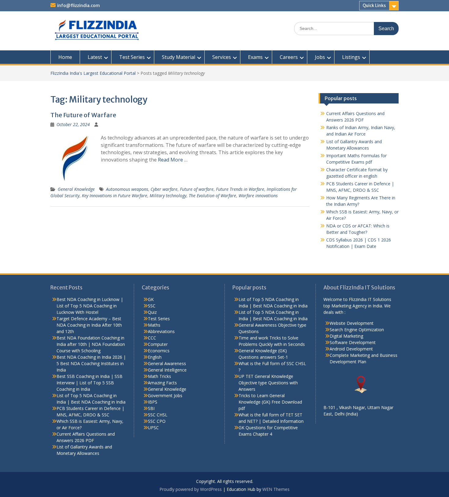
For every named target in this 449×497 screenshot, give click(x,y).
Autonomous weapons (127, 189)
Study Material (178, 57)
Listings (351, 57)
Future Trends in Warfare (240, 189)
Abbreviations (161, 331)
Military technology (168, 195)
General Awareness (167, 363)
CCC (152, 338)
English (155, 357)
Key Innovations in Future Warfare (114, 195)
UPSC (153, 427)
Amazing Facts (162, 383)
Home (65, 57)
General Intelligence (167, 370)
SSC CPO (157, 421)
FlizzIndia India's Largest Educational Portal (93, 73)
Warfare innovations (258, 195)
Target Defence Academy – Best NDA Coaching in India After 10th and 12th (89, 325)
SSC (151, 306)
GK (151, 299)
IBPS (152, 402)
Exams (255, 57)
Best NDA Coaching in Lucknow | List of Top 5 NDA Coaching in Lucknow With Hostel (90, 305)
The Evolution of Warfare (212, 195)
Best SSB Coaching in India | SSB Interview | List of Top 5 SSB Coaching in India (89, 382)
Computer (158, 344)
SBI (151, 408)
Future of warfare (197, 189)
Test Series (132, 57)
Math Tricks (159, 376)
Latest (95, 57)
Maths (154, 325)
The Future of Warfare (83, 115)
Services (221, 57)
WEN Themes (276, 489)
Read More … (173, 159)
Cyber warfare (164, 189)
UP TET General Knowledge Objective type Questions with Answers (268, 382)
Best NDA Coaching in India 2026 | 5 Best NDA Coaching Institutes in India (91, 363)
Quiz (152, 312)
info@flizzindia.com (78, 5)
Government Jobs (165, 395)
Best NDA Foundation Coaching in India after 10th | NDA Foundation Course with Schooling (91, 344)
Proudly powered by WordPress (190, 489)
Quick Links (374, 5)
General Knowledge (76, 189)
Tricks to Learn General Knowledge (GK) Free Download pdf (270, 402)
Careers (289, 57)
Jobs (320, 57)
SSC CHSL (157, 415)
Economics (159, 351)
